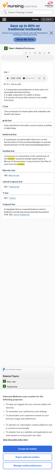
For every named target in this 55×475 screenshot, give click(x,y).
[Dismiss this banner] (51, 33)
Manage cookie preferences (27, 465)
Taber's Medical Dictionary (21, 48)
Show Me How (24, 39)
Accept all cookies (27, 449)
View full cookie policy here (15, 439)
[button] (47, 19)
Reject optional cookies (27, 457)
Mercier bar (13, 175)
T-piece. (12, 198)
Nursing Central (20, 5)
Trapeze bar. (14, 186)
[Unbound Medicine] (49, 4)
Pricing (35, 19)
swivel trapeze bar (21, 214)
